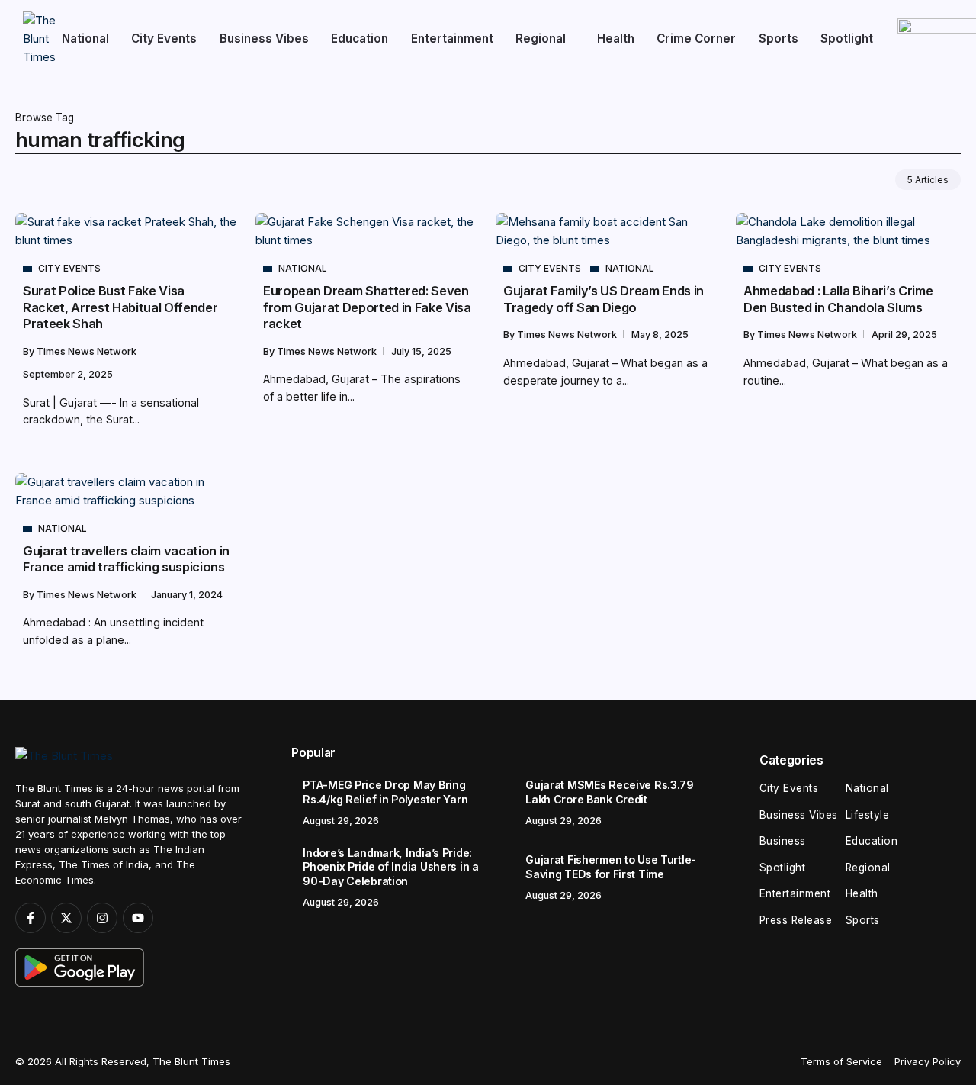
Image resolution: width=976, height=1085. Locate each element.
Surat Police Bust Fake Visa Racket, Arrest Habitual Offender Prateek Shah (120, 307)
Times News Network (88, 351)
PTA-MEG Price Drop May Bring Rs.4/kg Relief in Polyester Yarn (385, 792)
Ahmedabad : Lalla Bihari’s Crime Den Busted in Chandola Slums (838, 298)
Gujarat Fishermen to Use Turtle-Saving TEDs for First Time (610, 867)
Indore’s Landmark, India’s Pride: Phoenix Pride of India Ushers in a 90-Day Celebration (390, 866)
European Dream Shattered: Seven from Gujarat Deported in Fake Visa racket (367, 307)
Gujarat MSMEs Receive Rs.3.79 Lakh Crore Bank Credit (609, 792)
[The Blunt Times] (39, 38)
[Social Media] (30, 917)
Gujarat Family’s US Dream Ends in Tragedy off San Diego (603, 298)
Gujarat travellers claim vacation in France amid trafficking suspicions (126, 559)
